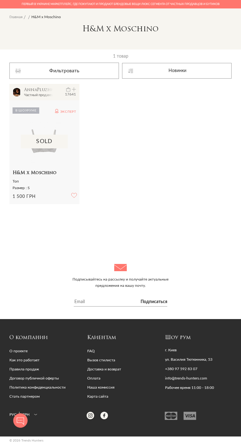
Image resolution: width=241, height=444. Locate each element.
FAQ (91, 351)
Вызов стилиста (101, 360)
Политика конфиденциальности (37, 387)
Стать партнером (24, 396)
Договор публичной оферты (34, 378)
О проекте (18, 351)
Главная (16, 17)
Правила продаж (24, 369)
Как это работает (24, 360)
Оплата (93, 378)
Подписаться (154, 302)
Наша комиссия (101, 387)
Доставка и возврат (104, 369)
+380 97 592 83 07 (181, 369)
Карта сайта (97, 396)
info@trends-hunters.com (186, 378)
